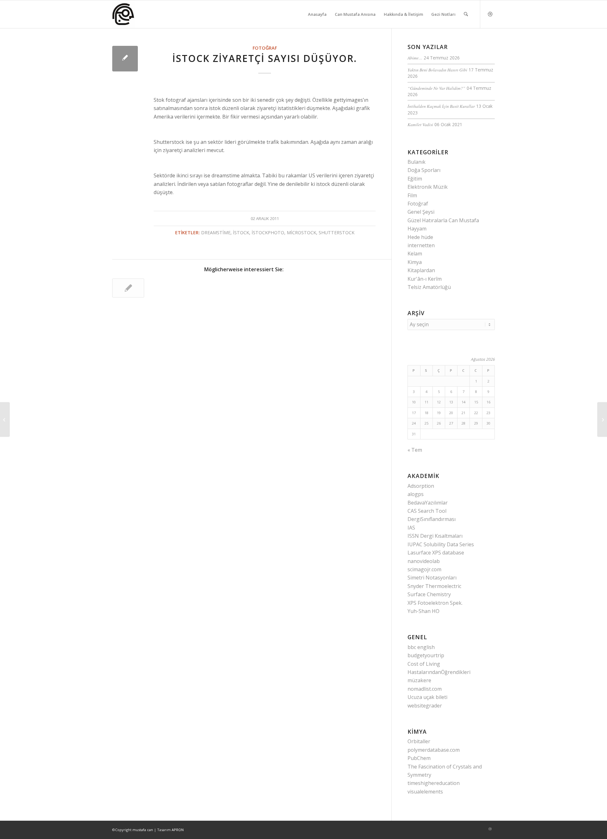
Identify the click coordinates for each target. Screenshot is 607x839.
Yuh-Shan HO (423, 611)
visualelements (425, 791)
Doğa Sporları (424, 170)
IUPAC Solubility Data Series (441, 544)
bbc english (421, 647)
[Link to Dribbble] (490, 14)
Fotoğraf (265, 48)
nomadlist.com (425, 688)
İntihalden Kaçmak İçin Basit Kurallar (441, 106)
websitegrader (425, 705)
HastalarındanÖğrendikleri (439, 672)
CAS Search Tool (427, 510)
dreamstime (215, 233)
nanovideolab (424, 561)
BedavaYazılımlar (428, 502)
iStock (241, 233)
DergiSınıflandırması (432, 519)
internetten (421, 245)
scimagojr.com (424, 569)
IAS (411, 527)
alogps (416, 494)
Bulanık (417, 161)
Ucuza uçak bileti (427, 697)
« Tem (415, 449)
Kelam (415, 253)
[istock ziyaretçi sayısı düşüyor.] (125, 58)
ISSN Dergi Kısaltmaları (435, 535)
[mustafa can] (123, 14)
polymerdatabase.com (434, 749)
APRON (178, 829)
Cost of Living (424, 663)
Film (412, 195)
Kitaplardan (421, 270)
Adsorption (421, 485)
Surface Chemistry (429, 594)
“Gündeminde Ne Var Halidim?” (436, 88)
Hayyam (417, 228)
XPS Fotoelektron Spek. (435, 602)
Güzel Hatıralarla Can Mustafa (443, 220)
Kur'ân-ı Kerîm (425, 278)
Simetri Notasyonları (432, 577)
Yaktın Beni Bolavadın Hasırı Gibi (437, 70)
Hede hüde (420, 237)
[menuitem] (317, 14)
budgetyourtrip (426, 655)
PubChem (419, 758)
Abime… (415, 58)
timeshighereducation (434, 783)
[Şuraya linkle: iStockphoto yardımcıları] (128, 288)
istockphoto (268, 233)
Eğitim (415, 178)
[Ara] (466, 14)
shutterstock (336, 233)
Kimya (415, 262)
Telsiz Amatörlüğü (429, 287)
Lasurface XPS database (436, 552)
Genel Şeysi (421, 211)
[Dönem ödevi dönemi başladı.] (5, 419)
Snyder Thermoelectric (434, 586)
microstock (301, 233)
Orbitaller (419, 741)
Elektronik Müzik (428, 186)
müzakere (419, 680)
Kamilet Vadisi (420, 124)
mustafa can (142, 829)
